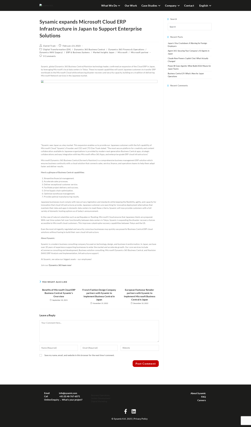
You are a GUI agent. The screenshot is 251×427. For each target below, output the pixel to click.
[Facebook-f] (125, 411)
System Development (100, 398)
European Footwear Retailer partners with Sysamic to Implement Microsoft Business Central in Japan (139, 294)
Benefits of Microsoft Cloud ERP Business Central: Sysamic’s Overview (58, 293)
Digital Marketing (99, 401)
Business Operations (100, 395)
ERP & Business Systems (78, 52)
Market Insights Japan (103, 52)
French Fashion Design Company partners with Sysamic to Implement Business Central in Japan (99, 294)
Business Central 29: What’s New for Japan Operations (186, 75)
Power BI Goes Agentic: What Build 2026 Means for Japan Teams (189, 67)
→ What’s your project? (70, 399)
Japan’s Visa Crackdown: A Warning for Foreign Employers (187, 44)
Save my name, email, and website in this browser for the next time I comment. (79, 355)
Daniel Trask (49, 46)
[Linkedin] (133, 411)
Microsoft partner (140, 52)
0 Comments (49, 56)
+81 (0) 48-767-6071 (69, 396)
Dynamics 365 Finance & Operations (126, 49)
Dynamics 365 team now (60, 265)
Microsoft (122, 52)
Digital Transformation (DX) (57, 49)
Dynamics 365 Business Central (89, 49)
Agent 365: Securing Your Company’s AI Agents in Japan (188, 52)
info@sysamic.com (68, 393)
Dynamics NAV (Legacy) (51, 52)
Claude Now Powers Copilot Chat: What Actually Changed (188, 59)
